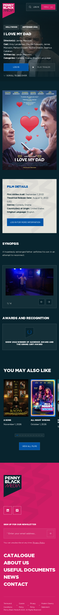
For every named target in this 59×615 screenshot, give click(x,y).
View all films (29, 446)
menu (46, 7)
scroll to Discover (17, 76)
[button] (42, 302)
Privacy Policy (39, 543)
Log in (36, 7)
